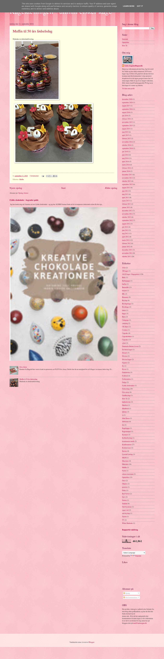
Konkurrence (126, 448)
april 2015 (125, 135)
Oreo (123, 480)
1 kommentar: (34, 176)
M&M (124, 457)
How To (124, 45)
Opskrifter (125, 42)
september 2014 (127, 148)
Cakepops (125, 320)
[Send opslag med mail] (42, 176)
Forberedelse (126, 379)
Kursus (124, 451)
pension (124, 487)
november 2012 (127, 214)
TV (123, 520)
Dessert (124, 353)
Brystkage (125, 307)
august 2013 (126, 187)
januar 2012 (126, 246)
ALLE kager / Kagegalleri (130, 274)
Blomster (125, 297)
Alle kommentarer (131, 597)
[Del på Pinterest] (56, 176)
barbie (124, 284)
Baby (124, 277)
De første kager (127, 349)
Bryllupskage (126, 303)
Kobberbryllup (127, 438)
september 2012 (127, 220)
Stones (124, 500)
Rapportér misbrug (130, 529)
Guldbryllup (126, 395)
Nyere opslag (16, 187)
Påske (124, 490)
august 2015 (126, 129)
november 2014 (127, 142)
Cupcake (125, 333)
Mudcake (125, 464)
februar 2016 (126, 119)
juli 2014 (125, 151)
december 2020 (127, 99)
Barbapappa (126, 281)
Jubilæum (125, 421)
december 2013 (127, 174)
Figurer (124, 362)
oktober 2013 (126, 181)
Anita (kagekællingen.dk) (134, 66)
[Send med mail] (47, 176)
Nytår (124, 470)
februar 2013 (126, 204)
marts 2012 (126, 240)
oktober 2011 (126, 256)
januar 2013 (126, 207)
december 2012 (127, 210)
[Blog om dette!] (49, 176)
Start (63, 187)
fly (123, 366)
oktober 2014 (126, 145)
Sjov (123, 497)
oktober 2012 (126, 217)
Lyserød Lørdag (127, 454)
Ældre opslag (111, 187)
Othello (124, 484)
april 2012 (125, 237)
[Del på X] (52, 176)
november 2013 (127, 178)
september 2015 (127, 125)
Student (124, 503)
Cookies (125, 330)
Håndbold (125, 408)
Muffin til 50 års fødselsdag (32, 31)
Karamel (125, 434)
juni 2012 (125, 230)
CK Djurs (125, 326)
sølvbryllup (126, 513)
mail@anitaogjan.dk (140, 623)
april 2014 (125, 161)
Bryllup (124, 300)
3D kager (125, 271)
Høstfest (125, 405)
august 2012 (126, 224)
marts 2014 (126, 165)
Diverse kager (126, 359)
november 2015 (127, 122)
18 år (123, 267)
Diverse (124, 356)
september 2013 (127, 184)
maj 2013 (125, 194)
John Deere (126, 418)
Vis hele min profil (128, 88)
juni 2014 (125, 155)
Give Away (23, 367)
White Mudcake (127, 523)
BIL (123, 294)
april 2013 (125, 197)
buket (124, 310)
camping (125, 323)
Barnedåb (125, 287)
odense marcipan (127, 474)
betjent (124, 290)
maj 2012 (125, 233)
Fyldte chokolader (128, 385)
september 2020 (127, 102)
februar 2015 (126, 138)
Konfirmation (126, 444)
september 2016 (127, 109)
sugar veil (125, 510)
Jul (123, 425)
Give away (125, 392)
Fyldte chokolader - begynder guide (24, 200)
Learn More (128, 6)
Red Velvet (125, 493)
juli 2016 (125, 115)
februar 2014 (126, 168)
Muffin (21, 179)
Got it (140, 6)
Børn (123, 317)
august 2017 (126, 106)
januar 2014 (126, 171)
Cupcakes (125, 339)
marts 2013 (126, 201)
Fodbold (125, 376)
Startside (125, 39)
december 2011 (127, 250)
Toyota (124, 516)
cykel (124, 343)
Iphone (124, 412)
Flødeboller (126, 372)
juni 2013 (125, 191)
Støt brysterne (126, 507)
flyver (124, 369)
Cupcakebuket (127, 336)
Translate (138, 556)
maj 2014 (125, 158)
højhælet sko (126, 402)
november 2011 (127, 253)
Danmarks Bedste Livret (130, 346)
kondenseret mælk (128, 441)
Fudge (124, 382)
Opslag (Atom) (23, 193)
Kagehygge (126, 428)
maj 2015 (125, 132)
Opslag (127, 593)
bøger (124, 313)
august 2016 (126, 112)
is (122, 415)
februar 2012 (126, 243)
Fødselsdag (126, 389)
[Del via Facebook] (54, 176)
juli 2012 (125, 227)
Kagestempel (126, 431)
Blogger (91, 642)
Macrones (125, 461)
